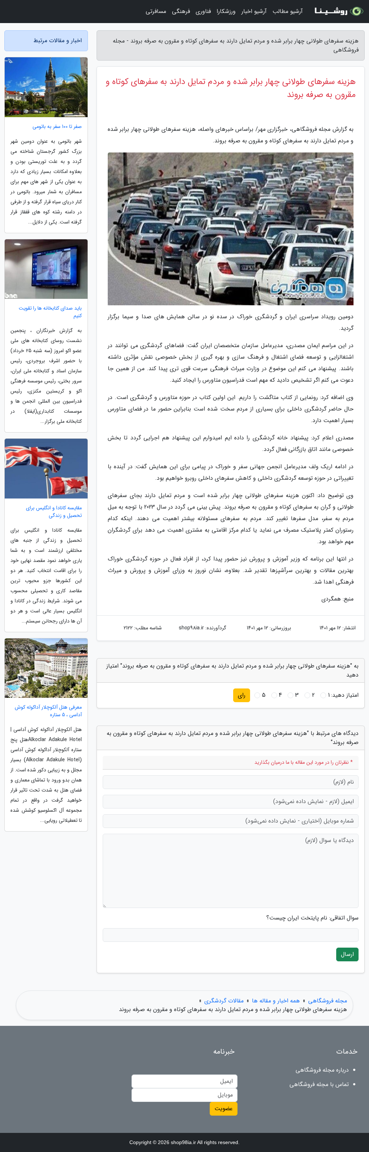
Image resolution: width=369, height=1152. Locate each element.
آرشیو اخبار (254, 11)
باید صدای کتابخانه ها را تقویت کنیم (50, 312)
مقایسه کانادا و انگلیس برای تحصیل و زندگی (54, 511)
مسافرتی (156, 11)
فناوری (203, 11)
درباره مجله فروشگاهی (322, 1070)
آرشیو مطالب (287, 11)
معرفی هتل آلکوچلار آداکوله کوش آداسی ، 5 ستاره (48, 711)
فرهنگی (181, 11)
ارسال (347, 954)
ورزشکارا (226, 11)
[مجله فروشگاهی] (338, 11)
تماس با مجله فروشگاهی (319, 1084)
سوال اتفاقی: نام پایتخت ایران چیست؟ (312, 918)
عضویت (223, 1108)
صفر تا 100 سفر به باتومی (57, 126)
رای (241, 695)
